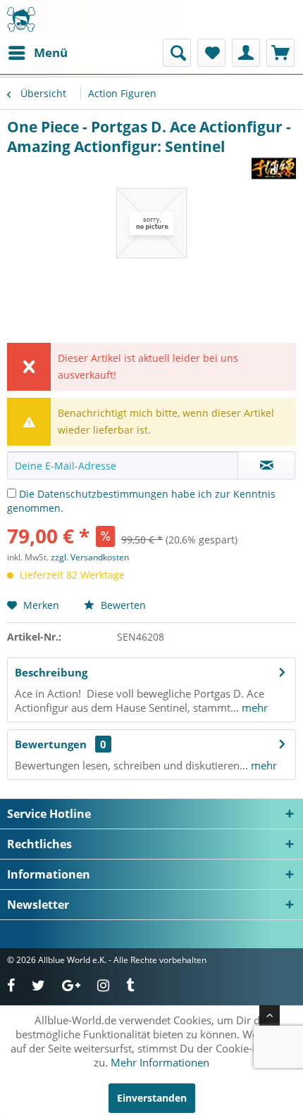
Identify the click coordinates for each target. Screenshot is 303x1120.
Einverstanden (152, 1098)
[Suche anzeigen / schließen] (177, 53)
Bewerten (122, 605)
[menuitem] (37, 53)
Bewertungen (51, 744)
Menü (51, 52)
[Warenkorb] (280, 53)
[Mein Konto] (246, 53)
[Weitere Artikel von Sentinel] (274, 168)
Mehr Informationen (160, 1062)
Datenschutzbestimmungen (102, 494)
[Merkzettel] (211, 53)
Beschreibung (51, 672)
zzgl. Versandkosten (90, 557)
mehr (253, 707)
